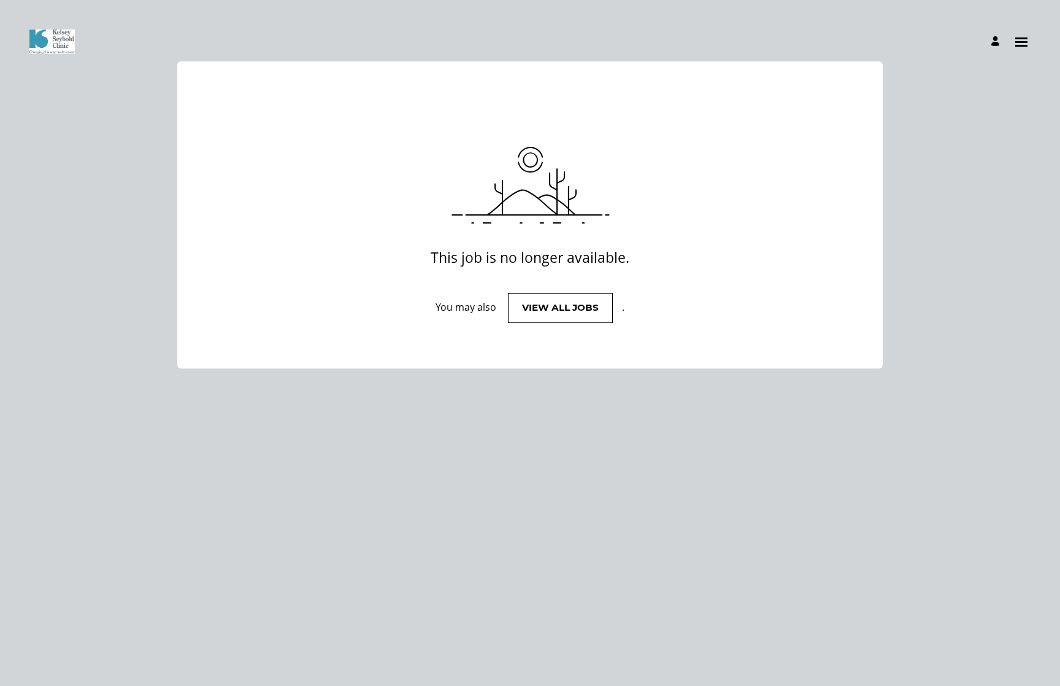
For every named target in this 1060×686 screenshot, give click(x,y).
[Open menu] (1021, 42)
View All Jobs (560, 307)
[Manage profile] (997, 42)
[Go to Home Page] (52, 41)
